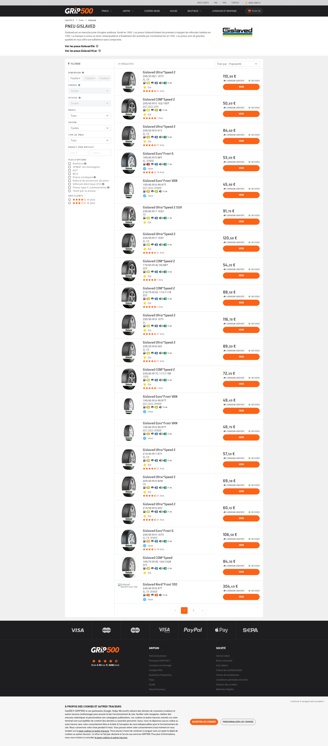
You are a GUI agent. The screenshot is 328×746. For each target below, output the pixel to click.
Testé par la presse (84, 191)
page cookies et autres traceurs (94, 730)
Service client (223, 655)
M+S (75, 174)
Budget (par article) (81, 147)
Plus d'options (77, 160)
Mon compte (254, 3)
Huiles (173, 11)
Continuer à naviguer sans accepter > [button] (307, 701)
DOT (75, 170)
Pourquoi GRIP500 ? (159, 660)
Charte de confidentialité (229, 670)
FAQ (215, 3)
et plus (90, 199)
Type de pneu (76, 135)
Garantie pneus (157, 689)
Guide (152, 684)
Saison (72, 122)
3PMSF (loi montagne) (86, 167)
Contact (235, 3)
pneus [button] (105, 11)
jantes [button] (127, 11)
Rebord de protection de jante (91, 180)
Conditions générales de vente (232, 679)
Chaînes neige (152, 11)
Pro (224, 3)
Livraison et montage (224, 11)
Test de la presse (157, 655)
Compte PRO (156, 670)
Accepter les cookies (204, 722)
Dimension (74, 73)
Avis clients (203, 3)
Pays (151, 679)
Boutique (193, 11)
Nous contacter (224, 660)
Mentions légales (225, 689)
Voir (241, 87)
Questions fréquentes (160, 675)
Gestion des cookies (226, 684)
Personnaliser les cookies (238, 722)
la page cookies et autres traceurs (111, 737)
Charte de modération (227, 675)
